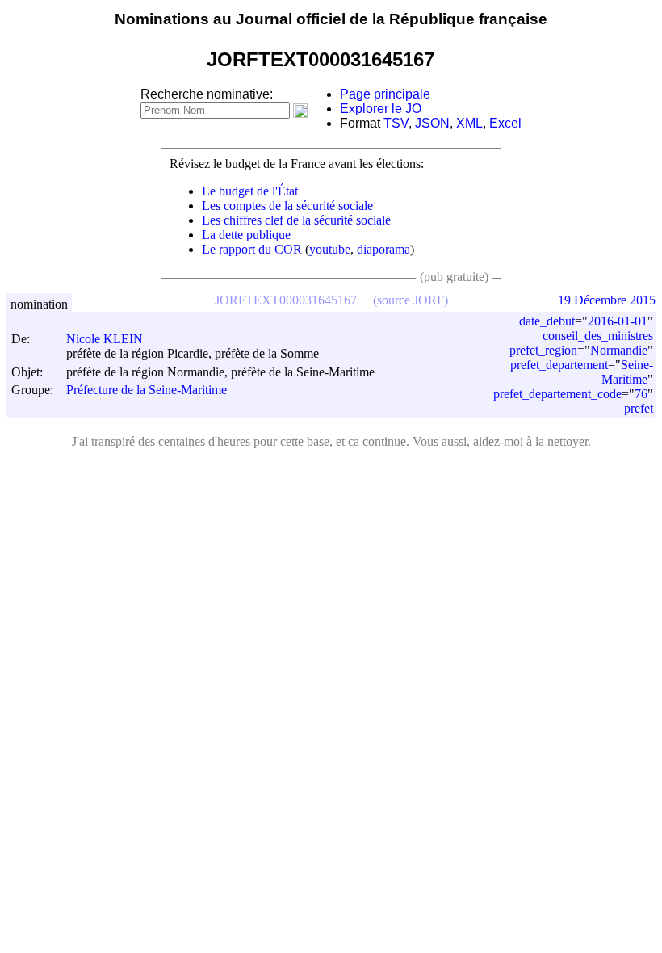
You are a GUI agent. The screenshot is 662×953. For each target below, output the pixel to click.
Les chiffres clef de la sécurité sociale (296, 220)
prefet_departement (559, 365)
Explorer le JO (380, 108)
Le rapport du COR (252, 249)
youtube (329, 249)
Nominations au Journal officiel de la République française (331, 18)
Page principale (385, 94)
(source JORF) (410, 300)
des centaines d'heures (194, 441)
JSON (432, 123)
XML (469, 123)
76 (641, 394)
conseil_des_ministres (598, 335)
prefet (638, 408)
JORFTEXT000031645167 (286, 300)
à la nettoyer (557, 441)
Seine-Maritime (627, 372)
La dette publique (246, 234)
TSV (396, 123)
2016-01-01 (617, 321)
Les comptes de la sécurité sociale (287, 205)
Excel (505, 123)
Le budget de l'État (250, 191)
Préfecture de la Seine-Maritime (146, 390)
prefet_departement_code (557, 394)
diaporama (383, 249)
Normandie (618, 350)
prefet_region (543, 350)
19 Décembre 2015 (607, 300)
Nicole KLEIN (104, 339)
